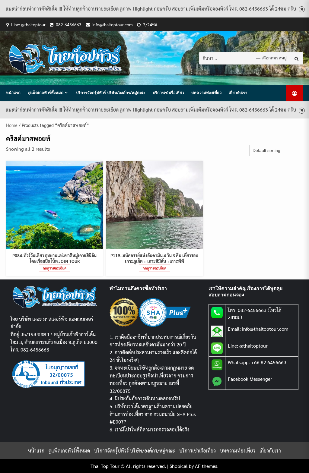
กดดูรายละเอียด (54, 268)
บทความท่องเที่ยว (206, 92)
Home (12, 125)
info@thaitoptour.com (112, 24)
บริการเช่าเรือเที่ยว (168, 92)
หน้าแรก (13, 92)
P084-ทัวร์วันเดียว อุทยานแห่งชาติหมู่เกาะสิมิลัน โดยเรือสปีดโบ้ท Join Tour (54, 258)
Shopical (179, 466)
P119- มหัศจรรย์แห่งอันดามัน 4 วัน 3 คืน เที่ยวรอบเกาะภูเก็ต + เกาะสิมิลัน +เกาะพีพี (154, 258)
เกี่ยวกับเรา (238, 92)
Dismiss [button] (301, 9)
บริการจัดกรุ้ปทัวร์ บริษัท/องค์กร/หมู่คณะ (110, 92)
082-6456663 (68, 24)
